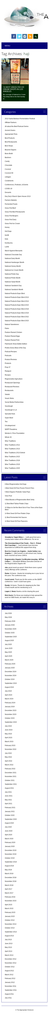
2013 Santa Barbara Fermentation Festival (20, 119)
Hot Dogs (8, 231)
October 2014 (10, 920)
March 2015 (9, 908)
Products (8, 363)
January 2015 (10, 916)
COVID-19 (8, 189)
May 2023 (8, 734)
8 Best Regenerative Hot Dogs (15, 484)
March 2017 (9, 893)
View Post (8, 496)
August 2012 (9, 971)
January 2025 (10, 668)
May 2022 (8, 757)
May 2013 (8, 947)
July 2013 (8, 940)
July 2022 (8, 753)
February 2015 (10, 912)
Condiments (9, 181)
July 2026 (8, 613)
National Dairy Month (12, 258)
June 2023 (8, 730)
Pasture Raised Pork (12, 340)
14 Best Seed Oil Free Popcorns (16, 521)
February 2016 (10, 897)
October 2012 (10, 967)
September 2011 (11, 990)
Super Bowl (9, 418)
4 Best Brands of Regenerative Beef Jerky (19, 500)
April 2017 (8, 889)
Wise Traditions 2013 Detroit (15, 453)
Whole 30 (8, 437)
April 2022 (8, 761)
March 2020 (9, 839)
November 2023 (10, 714)
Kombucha (9, 243)
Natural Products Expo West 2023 (17, 321)
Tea (6, 421)
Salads (7, 394)
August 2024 (9, 687)
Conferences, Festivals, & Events (16, 185)
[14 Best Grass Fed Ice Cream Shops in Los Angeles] (15, 84)
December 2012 (10, 959)
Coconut (8, 169)
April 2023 (8, 738)
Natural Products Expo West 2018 (17, 309)
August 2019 (9, 866)
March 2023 (9, 741)
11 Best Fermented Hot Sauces (16, 517)
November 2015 (10, 901)
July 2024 (8, 691)
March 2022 (9, 765)
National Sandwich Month (14, 289)
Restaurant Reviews (12, 387)
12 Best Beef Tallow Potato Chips (16, 504)
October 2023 (10, 718)
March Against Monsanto (13, 251)
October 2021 (10, 780)
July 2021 (8, 792)
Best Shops (9, 146)
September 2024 (11, 683)
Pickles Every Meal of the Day (15, 348)
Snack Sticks (9, 398)
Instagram (24, 36)
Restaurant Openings (12, 383)
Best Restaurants (11, 142)
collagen (8, 177)
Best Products (10, 138)
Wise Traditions (10, 441)
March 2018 (9, 885)
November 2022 (10, 749)
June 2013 (8, 943)
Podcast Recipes (11, 352)
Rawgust (8, 371)
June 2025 (8, 648)
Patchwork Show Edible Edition (16, 344)
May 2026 (8, 617)
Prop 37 (7, 367)
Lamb (7, 247)
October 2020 (10, 815)
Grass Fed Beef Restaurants (15, 212)
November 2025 (10, 629)
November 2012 (10, 963)
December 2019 (10, 850)
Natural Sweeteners (12, 324)
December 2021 (10, 773)
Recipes (8, 375)
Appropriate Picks (11, 134)
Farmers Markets (11, 200)
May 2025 (8, 652)
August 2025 (9, 640)
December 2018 (10, 877)
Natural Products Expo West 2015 (17, 305)
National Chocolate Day (13, 255)
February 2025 (10, 664)
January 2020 (10, 846)
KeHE (7, 235)
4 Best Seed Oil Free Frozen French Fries (19, 488)
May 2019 (8, 870)
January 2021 (10, 811)
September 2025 (11, 637)
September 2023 (11, 722)
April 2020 (8, 835)
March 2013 (9, 955)
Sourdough (9, 406)
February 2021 (10, 807)
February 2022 (10, 769)
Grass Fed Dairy (10, 219)
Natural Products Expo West (15, 293)
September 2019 (11, 862)
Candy (7, 161)
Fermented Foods (11, 204)
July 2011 (8, 998)
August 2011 (9, 994)
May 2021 (8, 800)
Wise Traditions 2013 (12, 449)
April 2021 (8, 804)
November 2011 (10, 986)
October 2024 (10, 679)
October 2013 (10, 928)
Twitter (19, 36)
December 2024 (10, 672)
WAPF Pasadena (11, 429)
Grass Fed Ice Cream (12, 223)
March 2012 (9, 975)
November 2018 (10, 881)
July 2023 (8, 726)
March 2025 (9, 660)
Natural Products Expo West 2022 (17, 317)
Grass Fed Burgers (11, 216)
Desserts (8, 192)
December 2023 (10, 710)
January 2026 (10, 625)
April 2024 (8, 695)
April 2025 (8, 656)
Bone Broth (9, 153)
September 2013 (11, 932)
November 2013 (10, 924)
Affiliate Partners (10, 122)
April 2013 (8, 951)
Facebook (13, 36)
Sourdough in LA (11, 410)
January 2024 (10, 707)
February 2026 (10, 621)
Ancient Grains (10, 130)
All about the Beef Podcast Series (16, 126)
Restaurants (9, 390)
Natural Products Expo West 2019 (17, 313)
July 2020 (8, 827)
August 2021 (9, 788)
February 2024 (10, 703)
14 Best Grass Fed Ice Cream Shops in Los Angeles (13, 89)
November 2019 (10, 854)
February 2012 (10, 978)
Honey (7, 227)
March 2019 (9, 873)
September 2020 (11, 819)
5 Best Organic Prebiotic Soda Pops (17, 492)
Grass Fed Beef (10, 208)
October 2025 (10, 633)
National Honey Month (13, 266)
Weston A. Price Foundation (14, 433)
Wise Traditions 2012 (12, 445)
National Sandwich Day (13, 286)
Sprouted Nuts (10, 414)
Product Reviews (11, 359)
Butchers (8, 157)
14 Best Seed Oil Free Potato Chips (17, 513)
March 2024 (9, 699)
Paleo (7, 328)
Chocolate (8, 165)
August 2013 (9, 936)
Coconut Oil (9, 173)
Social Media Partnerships (14, 402)
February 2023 (10, 745)
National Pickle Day (12, 274)
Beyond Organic (10, 150)
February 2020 (10, 842)
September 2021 (11, 784)
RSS (30, 36)
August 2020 (9, 823)
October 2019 (10, 858)
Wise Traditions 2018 (12, 460)
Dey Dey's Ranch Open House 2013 (18, 196)
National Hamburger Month (14, 262)
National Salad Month (12, 282)
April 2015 (8, 905)
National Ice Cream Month (14, 270)
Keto (6, 239)
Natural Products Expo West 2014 (17, 301)
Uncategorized (10, 425)
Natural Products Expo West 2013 (17, 297)
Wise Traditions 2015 (12, 457)
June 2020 (8, 831)
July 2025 (8, 644)
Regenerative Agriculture (13, 379)
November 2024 (10, 675)
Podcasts (8, 355)
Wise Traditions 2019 (12, 464)
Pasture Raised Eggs (12, 336)
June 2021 (8, 796)
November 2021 (10, 776)
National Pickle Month (12, 278)
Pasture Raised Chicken (13, 332)
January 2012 (10, 982)
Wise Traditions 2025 (12, 468)
